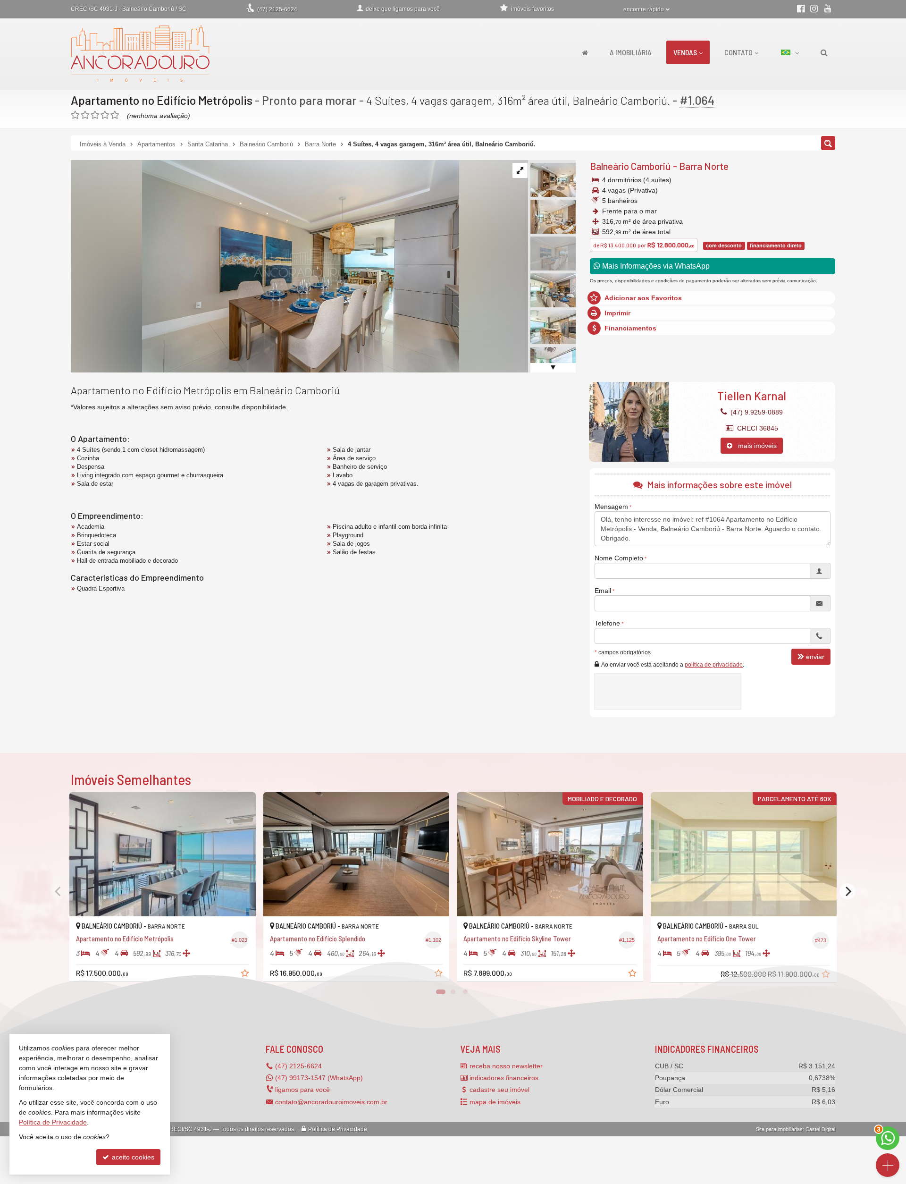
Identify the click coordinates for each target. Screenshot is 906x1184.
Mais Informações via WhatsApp (655, 266)
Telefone (607, 623)
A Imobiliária (631, 52)
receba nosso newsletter (506, 1066)
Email (603, 590)
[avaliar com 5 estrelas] (114, 115)
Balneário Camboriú (630, 166)
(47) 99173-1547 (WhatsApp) (319, 1078)
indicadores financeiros (504, 1078)
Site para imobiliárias (779, 1129)
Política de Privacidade (337, 1129)
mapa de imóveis (495, 1102)
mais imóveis (754, 445)
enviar (815, 656)
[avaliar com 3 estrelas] (95, 115)
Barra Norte (704, 166)
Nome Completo (619, 558)
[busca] (824, 52)
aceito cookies (132, 1157)
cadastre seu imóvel (499, 1089)
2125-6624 (277, 9)
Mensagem (611, 506)
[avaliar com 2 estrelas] (85, 115)
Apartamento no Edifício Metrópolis (161, 100)
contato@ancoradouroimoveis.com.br (331, 1102)
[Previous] (58, 891)
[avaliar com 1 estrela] (75, 115)
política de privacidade (714, 664)
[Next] (847, 891)
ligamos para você (302, 1089)
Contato (738, 52)
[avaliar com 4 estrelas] (105, 115)
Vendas (685, 52)
